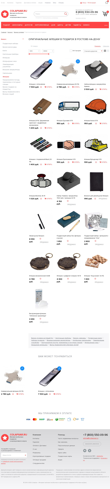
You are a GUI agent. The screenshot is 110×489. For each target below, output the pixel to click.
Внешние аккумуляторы (11, 70)
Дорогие (29, 25)
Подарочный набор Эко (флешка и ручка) (69, 237)
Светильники (7, 73)
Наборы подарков (37, 340)
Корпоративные (42, 25)
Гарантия (18, 3)
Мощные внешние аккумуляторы (58, 340)
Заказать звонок (81, 18)
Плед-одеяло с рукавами (50, 18)
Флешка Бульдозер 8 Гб (93, 159)
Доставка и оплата (30, 3)
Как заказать (62, 442)
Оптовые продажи (39, 460)
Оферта (61, 449)
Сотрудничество (38, 463)
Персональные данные (66, 446)
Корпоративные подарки (42, 456)
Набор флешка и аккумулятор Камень (95, 85)
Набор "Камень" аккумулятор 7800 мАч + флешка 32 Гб (67, 197)
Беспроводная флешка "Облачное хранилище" (37, 315)
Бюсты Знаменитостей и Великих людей (11, 93)
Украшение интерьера (39, 345)
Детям (68, 25)
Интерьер (6, 58)
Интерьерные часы (10, 61)
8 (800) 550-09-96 (87, 12)
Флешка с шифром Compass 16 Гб (69, 276)
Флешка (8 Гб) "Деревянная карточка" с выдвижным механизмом (39, 123)
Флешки (6, 77)
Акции (40, 3)
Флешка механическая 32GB (39, 276)
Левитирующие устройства (8, 65)
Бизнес (86, 25)
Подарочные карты (65, 456)
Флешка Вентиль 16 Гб (37, 196)
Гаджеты (77, 25)
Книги (5, 51)
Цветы (60, 25)
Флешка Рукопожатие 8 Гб (66, 159)
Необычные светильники (82, 340)
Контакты (10, 3)
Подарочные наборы (10, 43)
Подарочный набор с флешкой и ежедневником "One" (96, 237)
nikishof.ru (100, 456)
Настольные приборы (10, 54)
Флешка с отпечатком (37, 84)
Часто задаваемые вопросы (68, 438)
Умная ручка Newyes (36, 236)
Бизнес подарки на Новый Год (9, 88)
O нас (3, 3)
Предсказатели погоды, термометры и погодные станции (11, 82)
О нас (35, 449)
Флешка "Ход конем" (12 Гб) (94, 276)
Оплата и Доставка (39, 446)
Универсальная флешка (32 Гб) (68, 84)
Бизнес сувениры (79, 338)
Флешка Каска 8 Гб (91, 121)
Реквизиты (36, 453)
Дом (53, 25)
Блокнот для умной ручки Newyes (96, 196)
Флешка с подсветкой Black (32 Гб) (40, 160)
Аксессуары (17, 25)
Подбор (6, 25)
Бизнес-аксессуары (10, 47)
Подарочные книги (95, 338)
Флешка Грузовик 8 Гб (65, 121)
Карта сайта (62, 453)
